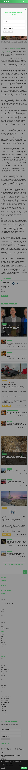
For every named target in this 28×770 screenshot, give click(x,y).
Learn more (22, 33)
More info (3, 767)
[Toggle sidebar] (2, 1)
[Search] (26, 1)
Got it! (24, 767)
